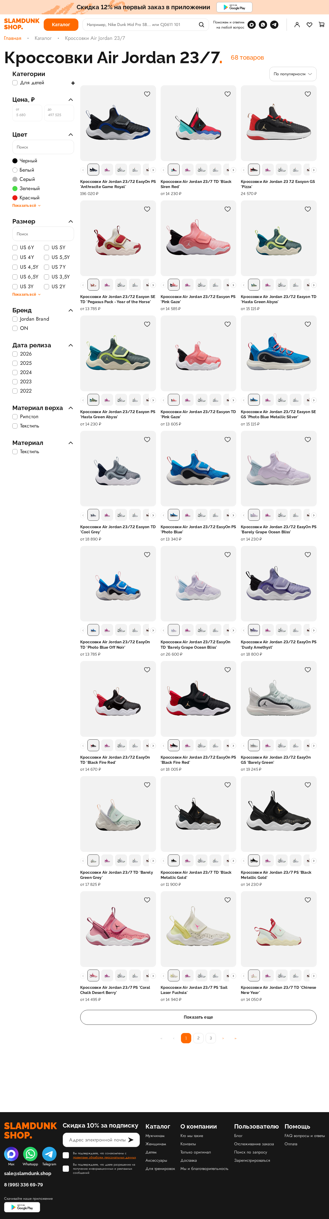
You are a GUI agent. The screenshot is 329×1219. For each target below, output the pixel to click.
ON (24, 328)
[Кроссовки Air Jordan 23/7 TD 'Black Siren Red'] (198, 123)
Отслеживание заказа (254, 1144)
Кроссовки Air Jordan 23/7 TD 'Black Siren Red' (196, 184)
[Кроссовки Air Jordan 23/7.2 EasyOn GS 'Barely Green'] (279, 699)
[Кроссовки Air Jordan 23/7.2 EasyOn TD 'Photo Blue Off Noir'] (118, 584)
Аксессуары (156, 1160)
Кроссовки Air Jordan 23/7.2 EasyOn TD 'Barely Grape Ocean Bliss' (195, 644)
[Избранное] (309, 25)
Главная (12, 38)
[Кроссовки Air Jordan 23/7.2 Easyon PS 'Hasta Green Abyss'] (118, 353)
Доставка (188, 1160)
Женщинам (155, 1144)
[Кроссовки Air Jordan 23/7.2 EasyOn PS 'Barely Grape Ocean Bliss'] (279, 469)
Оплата (291, 1144)
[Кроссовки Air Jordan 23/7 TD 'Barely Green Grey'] (118, 814)
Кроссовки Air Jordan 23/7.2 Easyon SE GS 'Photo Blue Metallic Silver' (278, 414)
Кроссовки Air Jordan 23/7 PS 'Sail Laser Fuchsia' (194, 990)
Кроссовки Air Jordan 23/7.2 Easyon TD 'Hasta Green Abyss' (278, 299)
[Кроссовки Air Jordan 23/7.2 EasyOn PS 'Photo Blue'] (198, 469)
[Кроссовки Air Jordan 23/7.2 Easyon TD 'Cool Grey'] (118, 469)
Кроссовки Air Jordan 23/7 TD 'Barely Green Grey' (116, 875)
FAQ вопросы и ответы (305, 1136)
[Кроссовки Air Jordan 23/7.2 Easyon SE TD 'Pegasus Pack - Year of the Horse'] (118, 238)
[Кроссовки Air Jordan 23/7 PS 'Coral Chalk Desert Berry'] (118, 929)
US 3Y (26, 286)
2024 (26, 372)
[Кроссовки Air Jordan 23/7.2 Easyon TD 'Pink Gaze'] (198, 353)
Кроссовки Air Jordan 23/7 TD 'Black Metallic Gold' (196, 875)
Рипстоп (29, 416)
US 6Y (27, 247)
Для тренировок (160, 1168)
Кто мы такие (191, 1136)
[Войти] (297, 25)
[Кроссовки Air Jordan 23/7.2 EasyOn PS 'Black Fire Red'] (198, 699)
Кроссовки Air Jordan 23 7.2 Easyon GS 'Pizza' (278, 184)
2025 (26, 363)
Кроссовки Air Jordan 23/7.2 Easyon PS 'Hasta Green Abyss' (117, 414)
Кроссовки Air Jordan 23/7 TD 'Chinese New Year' (278, 990)
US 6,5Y (29, 277)
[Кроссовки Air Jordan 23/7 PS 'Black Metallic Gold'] (279, 814)
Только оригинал (195, 1152)
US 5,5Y (61, 257)
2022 (26, 391)
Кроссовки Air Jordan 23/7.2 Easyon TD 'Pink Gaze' (198, 414)
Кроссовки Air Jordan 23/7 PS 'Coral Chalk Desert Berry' (115, 990)
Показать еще (198, 1017)
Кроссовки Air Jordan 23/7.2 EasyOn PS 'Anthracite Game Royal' (118, 184)
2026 (26, 354)
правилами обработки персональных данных (104, 1157)
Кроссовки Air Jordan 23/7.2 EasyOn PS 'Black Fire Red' (198, 760)
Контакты (188, 1144)
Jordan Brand (34, 319)
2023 (26, 381)
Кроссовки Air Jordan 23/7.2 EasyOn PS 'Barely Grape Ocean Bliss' (278, 529)
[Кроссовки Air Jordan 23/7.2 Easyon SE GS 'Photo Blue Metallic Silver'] (279, 353)
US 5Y (58, 247)
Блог (238, 1136)
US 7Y (59, 267)
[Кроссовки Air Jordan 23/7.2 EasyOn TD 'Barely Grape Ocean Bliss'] (198, 584)
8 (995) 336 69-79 (23, 1184)
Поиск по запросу (250, 1152)
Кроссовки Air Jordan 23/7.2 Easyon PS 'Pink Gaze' (198, 299)
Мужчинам (154, 1136)
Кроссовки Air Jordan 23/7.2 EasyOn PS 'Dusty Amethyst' (278, 644)
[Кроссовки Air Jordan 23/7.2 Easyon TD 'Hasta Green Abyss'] (279, 238)
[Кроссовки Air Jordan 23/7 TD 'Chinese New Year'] (279, 929)
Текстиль (29, 426)
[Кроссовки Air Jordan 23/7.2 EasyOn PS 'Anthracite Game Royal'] (118, 123)
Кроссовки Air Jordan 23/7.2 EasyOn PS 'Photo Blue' (198, 529)
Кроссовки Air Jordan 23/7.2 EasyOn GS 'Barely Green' (275, 760)
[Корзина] (322, 25)
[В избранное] (147, 94)
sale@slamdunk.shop (27, 1173)
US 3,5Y (61, 277)
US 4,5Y (29, 267)
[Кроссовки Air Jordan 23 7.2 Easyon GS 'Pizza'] (279, 123)
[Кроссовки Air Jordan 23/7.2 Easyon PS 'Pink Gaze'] (198, 238)
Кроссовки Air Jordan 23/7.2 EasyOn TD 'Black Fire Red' (115, 760)
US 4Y (27, 257)
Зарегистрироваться (252, 1160)
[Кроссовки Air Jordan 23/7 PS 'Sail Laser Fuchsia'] (198, 929)
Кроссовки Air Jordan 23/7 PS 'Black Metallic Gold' (276, 875)
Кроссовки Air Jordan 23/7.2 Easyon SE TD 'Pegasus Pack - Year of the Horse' (117, 299)
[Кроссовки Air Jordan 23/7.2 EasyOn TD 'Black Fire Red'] (118, 699)
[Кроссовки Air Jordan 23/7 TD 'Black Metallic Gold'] (198, 814)
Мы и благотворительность (204, 1168)
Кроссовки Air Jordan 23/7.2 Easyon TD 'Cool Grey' (118, 529)
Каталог (43, 38)
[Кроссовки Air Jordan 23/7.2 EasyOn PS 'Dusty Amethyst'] (279, 584)
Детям (151, 1152)
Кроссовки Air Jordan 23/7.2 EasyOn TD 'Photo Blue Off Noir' (115, 644)
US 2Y (58, 286)
